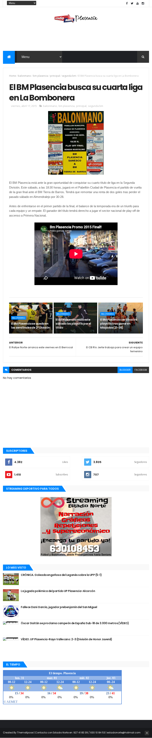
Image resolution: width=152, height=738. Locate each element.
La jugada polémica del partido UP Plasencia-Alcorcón (58, 591)
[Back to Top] (147, 733)
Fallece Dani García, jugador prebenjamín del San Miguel (59, 607)
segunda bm (69, 75)
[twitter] (132, 3)
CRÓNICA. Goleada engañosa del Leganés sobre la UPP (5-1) (61, 575)
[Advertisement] (76, 38)
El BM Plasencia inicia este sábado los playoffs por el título (73, 323)
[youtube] (137, 3)
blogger (125, 369)
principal (55, 75)
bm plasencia (40, 75)
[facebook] (127, 3)
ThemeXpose (25, 732)
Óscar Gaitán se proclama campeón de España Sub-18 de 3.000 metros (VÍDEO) (75, 623)
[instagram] (143, 3)
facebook (141, 369)
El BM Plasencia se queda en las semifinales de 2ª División (30, 326)
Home (12, 75)
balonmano (24, 75)
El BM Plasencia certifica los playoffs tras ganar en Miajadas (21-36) (118, 323)
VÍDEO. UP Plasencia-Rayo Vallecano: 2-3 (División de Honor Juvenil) (66, 639)
